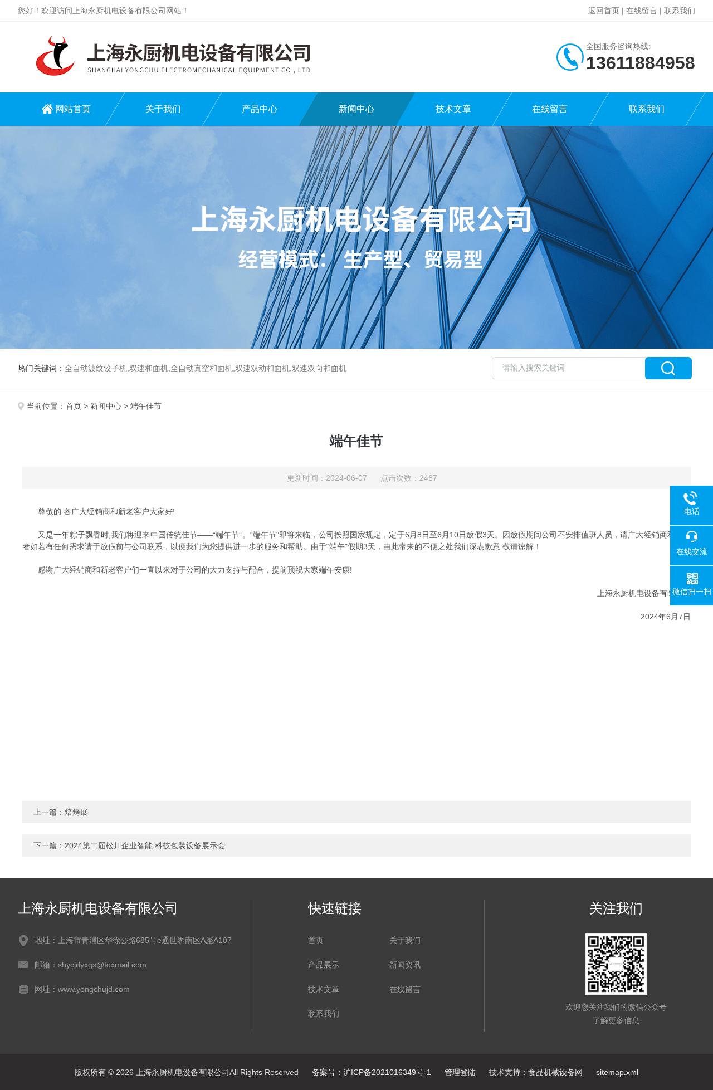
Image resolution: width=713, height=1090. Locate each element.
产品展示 (323, 964)
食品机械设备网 (555, 1072)
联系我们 (679, 10)
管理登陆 (460, 1072)
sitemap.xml (617, 1072)
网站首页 (73, 109)
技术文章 (453, 109)
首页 (73, 406)
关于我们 (163, 109)
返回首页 (603, 10)
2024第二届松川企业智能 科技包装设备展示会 (145, 845)
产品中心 (259, 109)
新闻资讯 (405, 964)
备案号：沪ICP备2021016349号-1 (371, 1072)
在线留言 (641, 10)
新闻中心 (356, 109)
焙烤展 (76, 812)
